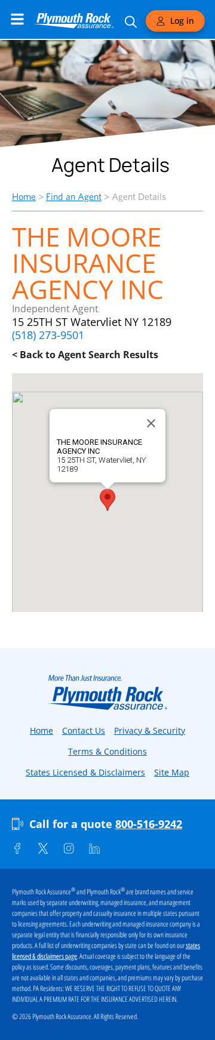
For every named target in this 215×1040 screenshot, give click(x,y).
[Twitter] (43, 848)
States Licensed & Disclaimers (85, 772)
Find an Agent (74, 196)
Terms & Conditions (107, 751)
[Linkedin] (94, 848)
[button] (107, 500)
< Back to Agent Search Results (85, 354)
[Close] (151, 423)
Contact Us (83, 730)
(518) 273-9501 (48, 335)
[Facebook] (17, 848)
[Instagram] (68, 848)
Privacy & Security (149, 730)
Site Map (171, 772)
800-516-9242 (148, 824)
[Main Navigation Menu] (17, 19)
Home (24, 196)
